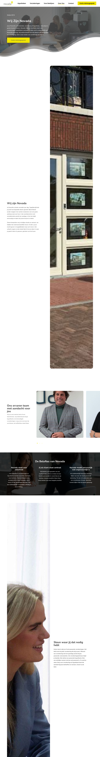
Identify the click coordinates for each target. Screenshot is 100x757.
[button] (18, 40)
